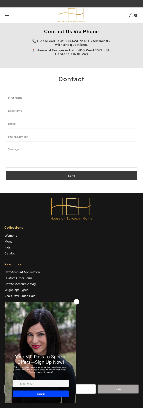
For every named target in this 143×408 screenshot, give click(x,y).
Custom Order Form (18, 278)
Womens (10, 235)
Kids (7, 247)
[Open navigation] (7, 15)
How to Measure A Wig (20, 284)
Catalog (9, 253)
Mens (8, 241)
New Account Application (22, 272)
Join (118, 389)
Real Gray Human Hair (19, 296)
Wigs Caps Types (16, 290)
